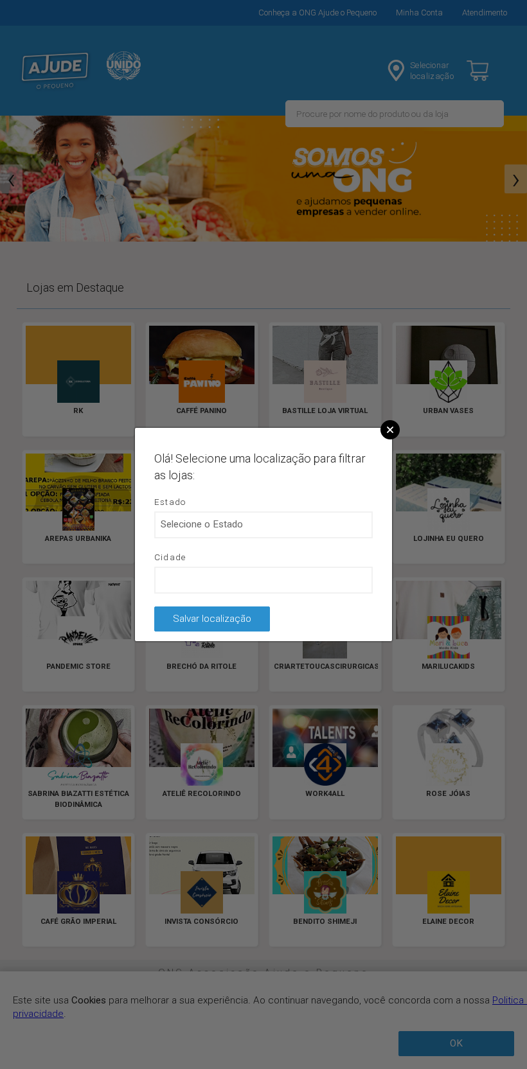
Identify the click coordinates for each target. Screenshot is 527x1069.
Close (390, 429)
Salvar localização (212, 618)
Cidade (170, 557)
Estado (170, 502)
